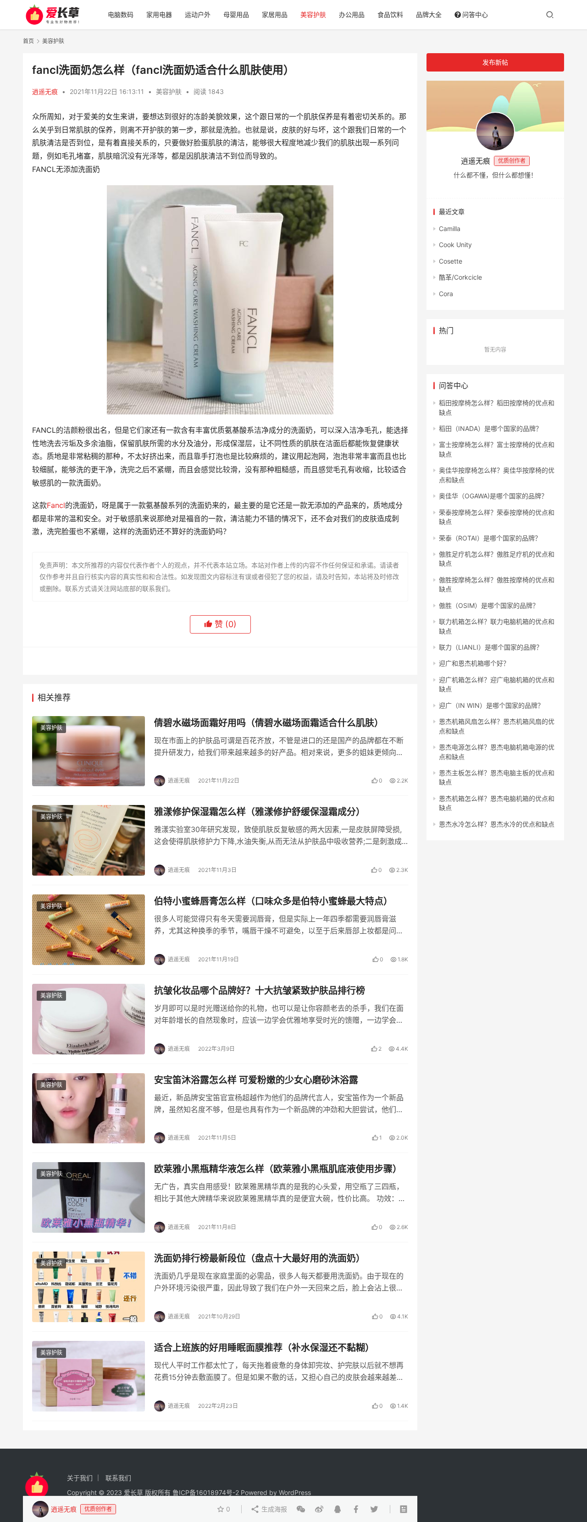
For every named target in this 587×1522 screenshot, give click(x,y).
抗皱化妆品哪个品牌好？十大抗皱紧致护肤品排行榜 (259, 990)
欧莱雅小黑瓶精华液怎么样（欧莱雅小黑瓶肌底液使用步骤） (278, 1169)
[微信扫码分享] (301, 1509)
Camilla (449, 228)
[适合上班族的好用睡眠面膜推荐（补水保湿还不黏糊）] (88, 1376)
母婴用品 (236, 14)
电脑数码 (120, 14)
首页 (28, 41)
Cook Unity (455, 244)
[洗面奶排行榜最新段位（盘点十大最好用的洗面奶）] (88, 1287)
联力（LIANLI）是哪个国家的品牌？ (491, 647)
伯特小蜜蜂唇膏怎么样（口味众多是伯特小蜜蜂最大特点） (273, 901)
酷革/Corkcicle (460, 277)
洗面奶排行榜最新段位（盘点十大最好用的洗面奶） (259, 1258)
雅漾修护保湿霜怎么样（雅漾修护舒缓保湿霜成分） (259, 811)
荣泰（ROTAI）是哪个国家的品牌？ (490, 538)
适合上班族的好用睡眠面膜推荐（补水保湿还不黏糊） (264, 1347)
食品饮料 (390, 14)
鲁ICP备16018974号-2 (205, 1492)
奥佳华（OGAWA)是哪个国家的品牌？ (493, 496)
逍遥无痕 (45, 91)
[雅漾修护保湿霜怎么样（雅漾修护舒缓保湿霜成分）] (88, 840)
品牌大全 (429, 14)
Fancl (56, 505)
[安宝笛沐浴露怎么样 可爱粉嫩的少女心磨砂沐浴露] (88, 1108)
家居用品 (275, 14)
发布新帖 (495, 62)
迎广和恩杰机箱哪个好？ (474, 663)
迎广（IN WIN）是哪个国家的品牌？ (491, 705)
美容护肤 (313, 14)
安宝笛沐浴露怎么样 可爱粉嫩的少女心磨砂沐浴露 (256, 1080)
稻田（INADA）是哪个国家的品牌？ (490, 428)
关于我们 (80, 1478)
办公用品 (352, 14)
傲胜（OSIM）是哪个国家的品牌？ (489, 605)
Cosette (450, 261)
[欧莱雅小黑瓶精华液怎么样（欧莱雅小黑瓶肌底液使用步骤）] (88, 1197)
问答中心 (475, 14)
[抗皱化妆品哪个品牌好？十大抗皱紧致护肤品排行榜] (88, 1019)
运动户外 (197, 14)
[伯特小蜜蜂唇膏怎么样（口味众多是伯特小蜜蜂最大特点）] (88, 929)
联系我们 (118, 1478)
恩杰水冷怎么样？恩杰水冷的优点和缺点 (496, 824)
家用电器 (159, 14)
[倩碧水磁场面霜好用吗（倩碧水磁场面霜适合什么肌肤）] (88, 751)
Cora (446, 294)
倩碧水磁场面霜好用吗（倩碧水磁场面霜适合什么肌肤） (268, 722)
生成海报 (273, 1509)
